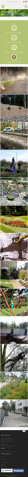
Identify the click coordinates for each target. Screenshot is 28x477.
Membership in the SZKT (6, 462)
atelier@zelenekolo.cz (8, 441)
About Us (3, 457)
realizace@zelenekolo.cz (9, 446)
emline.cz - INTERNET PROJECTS (11, 475)
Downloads (3, 464)
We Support (3, 459)
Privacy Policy (4, 467)
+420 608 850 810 (8, 440)
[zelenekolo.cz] (3, 6)
